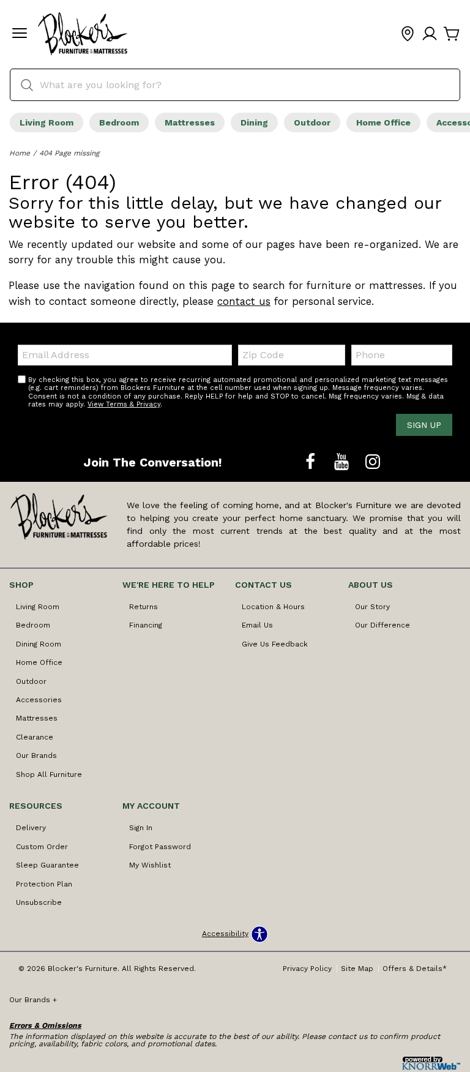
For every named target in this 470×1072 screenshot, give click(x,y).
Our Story (372, 606)
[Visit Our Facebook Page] (311, 462)
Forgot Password (160, 846)
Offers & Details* (414, 968)
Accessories (39, 699)
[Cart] (451, 34)
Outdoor (312, 122)
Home (19, 153)
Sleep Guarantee (47, 865)
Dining (254, 122)
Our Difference (382, 625)
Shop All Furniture (49, 774)
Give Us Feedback (275, 644)
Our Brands (36, 755)
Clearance (34, 737)
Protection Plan (44, 884)
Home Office (383, 122)
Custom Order (42, 846)
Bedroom (119, 122)
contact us (243, 301)
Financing (145, 625)
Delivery (31, 827)
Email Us (257, 625)
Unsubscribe (39, 902)
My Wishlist (150, 865)
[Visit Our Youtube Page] (343, 462)
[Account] (429, 34)
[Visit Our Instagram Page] (372, 462)
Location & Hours (273, 606)
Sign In (140, 827)
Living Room (46, 122)
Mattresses (190, 122)
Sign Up (424, 425)
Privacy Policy (307, 968)
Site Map (357, 968)
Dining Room (38, 644)
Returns (143, 606)
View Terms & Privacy (124, 404)
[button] (19, 34)
